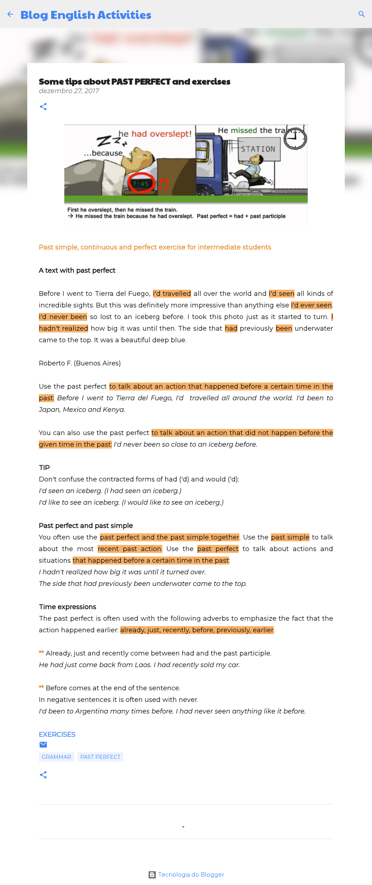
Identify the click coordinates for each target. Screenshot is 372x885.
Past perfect (100, 757)
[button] (43, 107)
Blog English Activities (85, 14)
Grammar (56, 757)
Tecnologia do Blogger (191, 874)
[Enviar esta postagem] (43, 747)
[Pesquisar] (161, 14)
